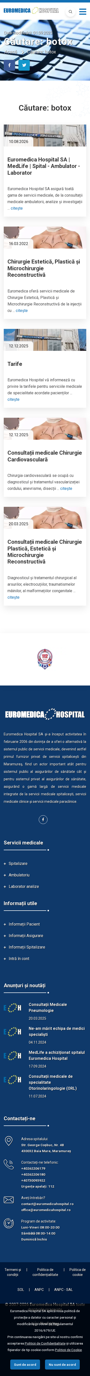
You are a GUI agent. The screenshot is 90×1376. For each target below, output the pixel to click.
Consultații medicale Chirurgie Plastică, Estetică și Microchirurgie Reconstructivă (45, 552)
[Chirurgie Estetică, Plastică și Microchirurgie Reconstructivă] (45, 238)
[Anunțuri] (12, 1008)
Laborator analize (24, 886)
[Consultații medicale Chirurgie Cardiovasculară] (45, 429)
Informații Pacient (24, 924)
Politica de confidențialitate (45, 1272)
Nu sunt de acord (62, 1365)
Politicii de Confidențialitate (45, 1343)
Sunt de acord (25, 1365)
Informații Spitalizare (27, 947)
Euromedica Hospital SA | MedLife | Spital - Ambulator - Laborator (44, 166)
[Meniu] (82, 12)
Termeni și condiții (12, 1272)
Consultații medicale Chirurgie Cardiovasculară (45, 456)
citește (17, 208)
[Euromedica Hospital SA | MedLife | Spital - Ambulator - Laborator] (45, 135)
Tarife (15, 364)
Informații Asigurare (26, 935)
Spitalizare (18, 863)
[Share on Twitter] (24, 65)
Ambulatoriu (19, 875)
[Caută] (71, 12)
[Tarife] (45, 340)
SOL (21, 1290)
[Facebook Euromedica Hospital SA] (43, 819)
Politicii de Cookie (68, 1350)
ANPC (39, 1290)
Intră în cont (19, 958)
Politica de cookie (78, 1272)
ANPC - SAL (63, 1290)
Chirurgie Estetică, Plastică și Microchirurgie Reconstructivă (44, 268)
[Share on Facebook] (9, 65)
